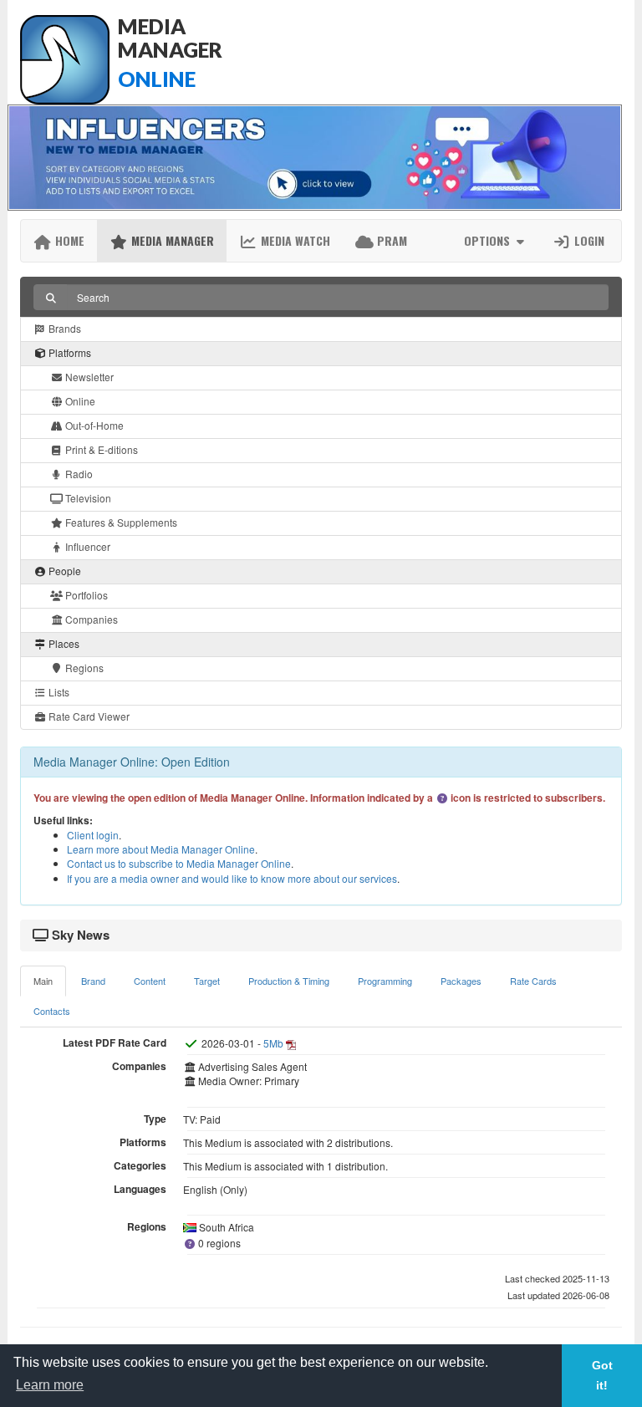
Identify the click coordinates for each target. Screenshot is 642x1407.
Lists (57, 692)
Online (79, 401)
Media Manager (171, 240)
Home (68, 240)
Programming (385, 980)
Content (150, 980)
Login (587, 240)
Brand (93, 980)
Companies (90, 619)
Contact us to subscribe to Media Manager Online (179, 863)
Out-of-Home (93, 425)
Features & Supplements (120, 522)
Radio (78, 473)
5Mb (273, 1043)
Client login (93, 835)
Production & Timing (288, 980)
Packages (461, 980)
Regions (83, 667)
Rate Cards (533, 980)
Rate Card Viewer (88, 716)
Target (207, 980)
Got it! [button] (602, 1375)
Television (87, 498)
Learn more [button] (50, 1385)
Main (43, 980)
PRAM (390, 240)
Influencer (86, 546)
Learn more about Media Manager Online (161, 849)
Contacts (51, 1010)
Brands (63, 328)
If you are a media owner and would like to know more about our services (232, 878)
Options (488, 240)
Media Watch (293, 240)
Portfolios (85, 595)
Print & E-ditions (100, 449)
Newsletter (88, 377)
